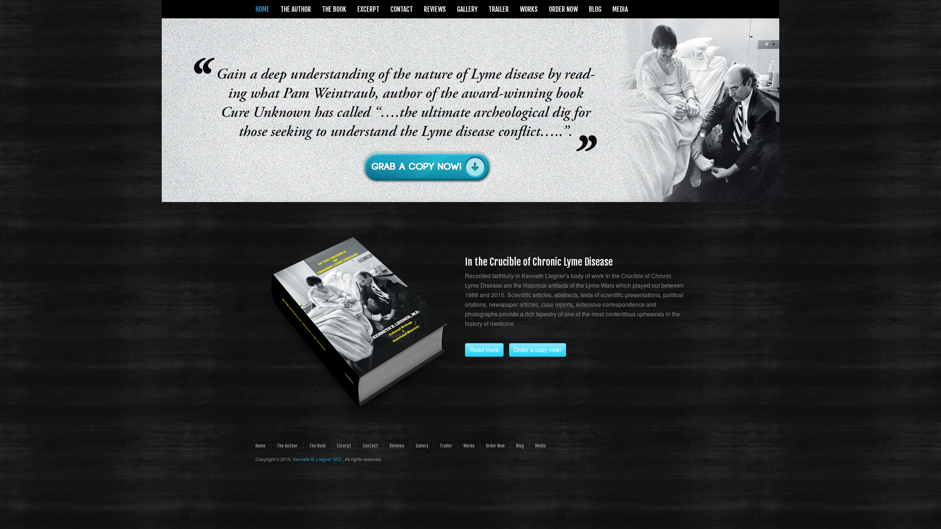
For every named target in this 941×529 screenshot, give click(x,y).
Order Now (495, 446)
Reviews (397, 446)
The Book (317, 446)
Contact (370, 446)
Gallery (422, 446)
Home (260, 446)
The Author (287, 446)
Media (540, 446)
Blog (520, 446)
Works (469, 446)
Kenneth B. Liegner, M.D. (318, 459)
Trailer (446, 446)
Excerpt (344, 446)
